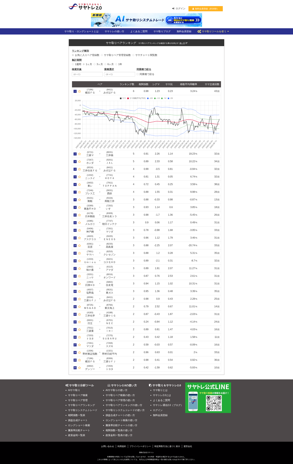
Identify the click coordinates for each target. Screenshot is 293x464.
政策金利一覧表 (76, 435)
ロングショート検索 (79, 425)
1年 (120, 64)
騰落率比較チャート (79, 430)
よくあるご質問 (138, 31)
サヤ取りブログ (162, 31)
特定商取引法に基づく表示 (167, 446)
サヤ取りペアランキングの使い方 (124, 405)
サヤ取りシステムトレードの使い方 (125, 410)
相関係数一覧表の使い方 (119, 430)
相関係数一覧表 (76, 415)
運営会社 (188, 446)
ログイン (180, 8)
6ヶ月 (110, 64)
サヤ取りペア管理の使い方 (120, 400)
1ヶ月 (89, 64)
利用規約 (122, 446)
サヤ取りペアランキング (81, 405)
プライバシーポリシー (140, 446)
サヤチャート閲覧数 (146, 55)
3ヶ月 (100, 64)
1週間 (78, 64)
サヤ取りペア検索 (78, 395)
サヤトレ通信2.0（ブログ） (168, 405)
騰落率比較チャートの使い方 (121, 425)
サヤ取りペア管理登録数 (117, 55)
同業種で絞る (147, 74)
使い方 (182, 43)
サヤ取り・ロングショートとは (81, 31)
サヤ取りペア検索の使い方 (120, 395)
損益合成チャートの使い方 (120, 415)
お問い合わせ (107, 446)
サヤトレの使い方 (114, 31)
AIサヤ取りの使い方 (116, 390)
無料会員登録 (184, 31)
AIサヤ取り (74, 390)
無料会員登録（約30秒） (207, 8)
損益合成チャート (78, 420)
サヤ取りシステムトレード (82, 410)
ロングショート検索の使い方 (121, 420)
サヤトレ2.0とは (162, 395)
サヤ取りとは (160, 390)
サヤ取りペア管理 (78, 400)
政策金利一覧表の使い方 (119, 435)
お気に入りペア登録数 (87, 55)
